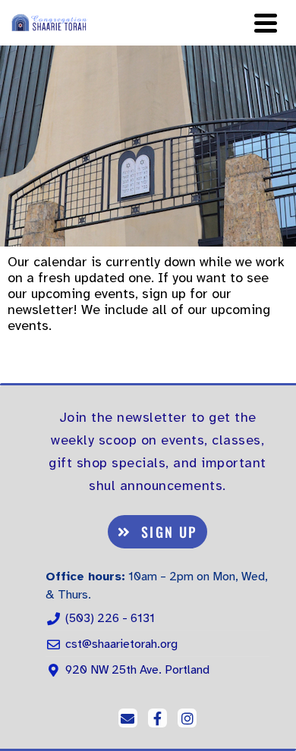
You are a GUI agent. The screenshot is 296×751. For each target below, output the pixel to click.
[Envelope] (127, 718)
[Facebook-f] (157, 718)
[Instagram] (187, 718)
